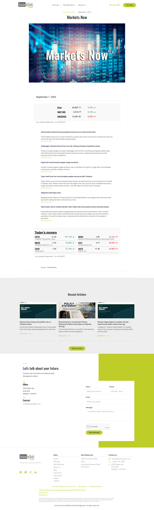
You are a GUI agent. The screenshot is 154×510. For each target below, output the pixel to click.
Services (57, 462)
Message (89, 407)
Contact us (58, 473)
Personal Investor (69, 12)
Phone (111, 387)
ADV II (83, 462)
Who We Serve (59, 464)
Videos (56, 478)
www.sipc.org (43, 495)
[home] (25, 5)
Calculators (58, 476)
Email (88, 397)
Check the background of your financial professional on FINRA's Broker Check (62, 490)
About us (57, 467)
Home (56, 459)
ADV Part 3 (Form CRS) (89, 459)
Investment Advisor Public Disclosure (90, 465)
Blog (55, 470)
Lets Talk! (129, 5)
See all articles (77, 348)
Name (88, 387)
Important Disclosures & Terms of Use (63, 486)
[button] (56, 5)
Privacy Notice (82, 486)
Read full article (46, 141)
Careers (57, 481)
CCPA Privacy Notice (96, 486)
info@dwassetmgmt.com (32, 404)
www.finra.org (43, 492)
